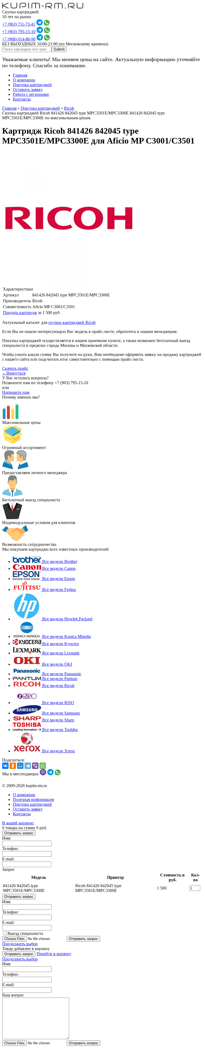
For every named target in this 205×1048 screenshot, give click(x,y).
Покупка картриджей (32, 84)
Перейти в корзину (54, 953)
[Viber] (35, 766)
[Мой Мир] (20, 766)
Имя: (6, 838)
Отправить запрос (18, 833)
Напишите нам (15, 392)
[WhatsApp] (43, 766)
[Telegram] (28, 766)
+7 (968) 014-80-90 (19, 39)
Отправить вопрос (83, 1043)
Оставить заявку (28, 89)
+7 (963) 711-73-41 (18, 24)
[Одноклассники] (13, 766)
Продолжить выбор (20, 944)
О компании (24, 80)
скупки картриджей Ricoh (72, 322)
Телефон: (10, 848)
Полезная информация (33, 799)
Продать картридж (20, 312)
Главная (20, 75)
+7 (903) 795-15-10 (19, 31)
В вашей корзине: (18, 823)
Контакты (22, 99)
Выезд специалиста (25, 933)
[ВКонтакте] (5, 766)
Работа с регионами (31, 94)
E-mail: (8, 859)
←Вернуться (13, 373)
